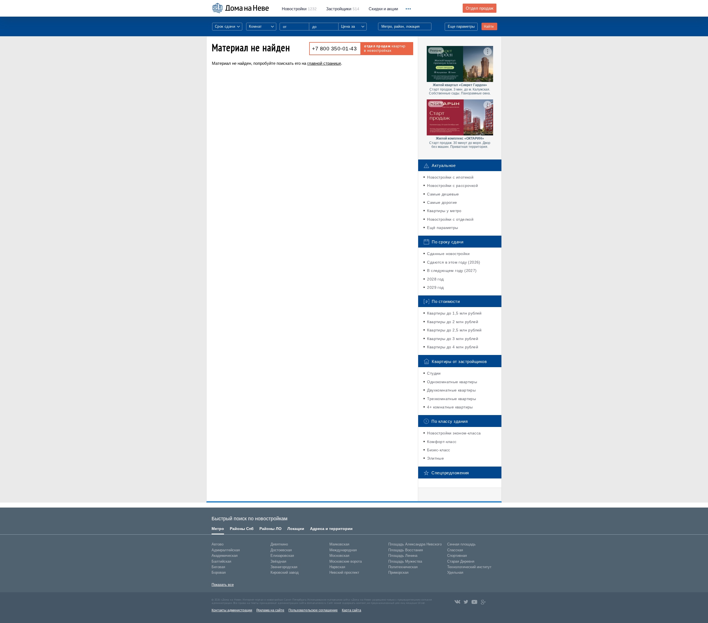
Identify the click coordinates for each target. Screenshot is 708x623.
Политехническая (403, 567)
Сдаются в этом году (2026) (453, 262)
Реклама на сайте (270, 610)
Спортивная (457, 556)
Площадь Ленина (402, 556)
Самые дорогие (442, 202)
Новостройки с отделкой (450, 219)
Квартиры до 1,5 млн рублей (454, 313)
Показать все (223, 585)
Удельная (455, 572)
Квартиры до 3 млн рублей (452, 338)
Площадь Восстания (405, 550)
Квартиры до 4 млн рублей (452, 347)
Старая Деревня (460, 561)
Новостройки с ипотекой (450, 177)
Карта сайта (351, 610)
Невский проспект (344, 572)
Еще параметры (461, 26)
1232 (299, 9)
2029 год (435, 287)
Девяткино (279, 544)
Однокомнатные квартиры (452, 382)
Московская (339, 556)
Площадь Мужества (405, 561)
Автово (217, 544)
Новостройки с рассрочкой (452, 185)
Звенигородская (283, 567)
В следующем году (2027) (452, 270)
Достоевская (281, 550)
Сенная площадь (461, 544)
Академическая (225, 556)
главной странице (324, 63)
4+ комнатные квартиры (450, 407)
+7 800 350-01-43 (334, 49)
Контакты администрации (232, 610)
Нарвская (337, 567)
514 (342, 9)
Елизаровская (282, 556)
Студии (434, 373)
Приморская (398, 572)
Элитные (435, 458)
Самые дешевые (443, 194)
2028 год (435, 279)
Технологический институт (469, 567)
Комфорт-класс (441, 441)
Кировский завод (284, 572)
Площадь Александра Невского (415, 544)
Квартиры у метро (444, 210)
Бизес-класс (438, 450)
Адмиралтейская (226, 550)
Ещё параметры (442, 227)
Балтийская (221, 561)
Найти (489, 26)
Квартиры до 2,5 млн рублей (454, 330)
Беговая (218, 567)
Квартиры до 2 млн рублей (452, 322)
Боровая (219, 572)
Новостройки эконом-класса (454, 433)
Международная (343, 550)
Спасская (455, 550)
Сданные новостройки (448, 253)
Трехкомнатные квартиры (451, 399)
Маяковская (339, 544)
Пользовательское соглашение (313, 610)
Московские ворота (345, 561)
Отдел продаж (479, 8)
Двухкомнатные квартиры (451, 390)
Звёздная (278, 561)
